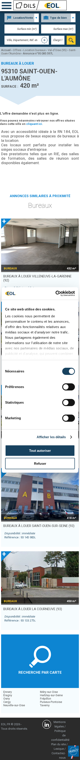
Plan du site (58, 744)
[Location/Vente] (21, 17)
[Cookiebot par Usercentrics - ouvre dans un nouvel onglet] (56, 293)
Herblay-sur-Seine (51, 695)
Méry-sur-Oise (49, 692)
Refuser (40, 463)
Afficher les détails (51, 437)
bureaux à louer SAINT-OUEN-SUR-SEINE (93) (38, 526)
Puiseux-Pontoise (51, 702)
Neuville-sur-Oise (14, 705)
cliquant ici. (34, 124)
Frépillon (45, 698)
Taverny (45, 705)
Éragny (7, 695)
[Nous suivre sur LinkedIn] (46, 725)
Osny (6, 698)
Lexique (59, 748)
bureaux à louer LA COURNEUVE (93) (32, 609)
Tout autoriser (40, 450)
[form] (71, 40)
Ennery (7, 692)
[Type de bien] (58, 17)
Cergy (7, 702)
